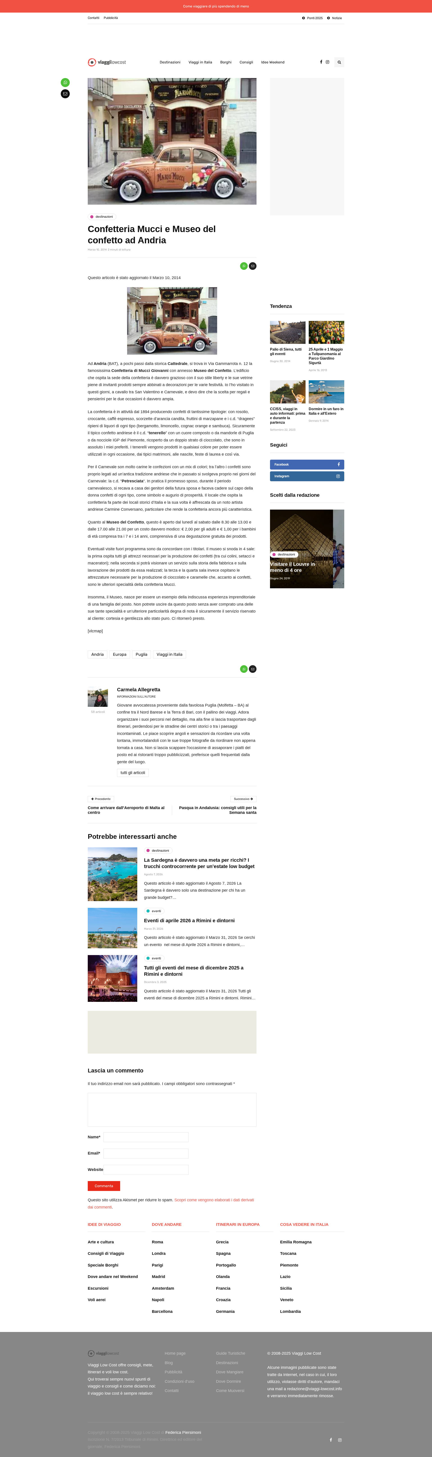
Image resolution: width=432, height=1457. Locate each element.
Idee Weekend (273, 62)
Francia (223, 1288)
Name (94, 1137)
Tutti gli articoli (133, 772)
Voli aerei (97, 1300)
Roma (157, 1242)
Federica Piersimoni (183, 1432)
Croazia (223, 1300)
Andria (97, 654)
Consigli (246, 62)
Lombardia (290, 1311)
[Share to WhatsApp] (244, 266)
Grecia (222, 1242)
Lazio (285, 1276)
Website (95, 1169)
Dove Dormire (228, 1381)
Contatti (93, 18)
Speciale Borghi (103, 1265)
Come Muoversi (230, 1390)
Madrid (158, 1276)
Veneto (286, 1300)
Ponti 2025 (315, 18)
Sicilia (286, 1288)
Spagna (223, 1253)
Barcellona (162, 1311)
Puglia (141, 654)
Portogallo (226, 1265)
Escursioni (98, 1288)
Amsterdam (163, 1288)
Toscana (288, 1253)
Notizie (337, 18)
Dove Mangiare (229, 1372)
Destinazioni (170, 62)
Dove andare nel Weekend (113, 1276)
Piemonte (289, 1265)
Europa (119, 654)
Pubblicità (111, 18)
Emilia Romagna (296, 1242)
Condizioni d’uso (179, 1381)
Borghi (226, 62)
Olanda (223, 1276)
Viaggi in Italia (200, 62)
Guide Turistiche (230, 1353)
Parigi (157, 1265)
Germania (225, 1311)
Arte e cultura (101, 1242)
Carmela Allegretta (138, 689)
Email (94, 1153)
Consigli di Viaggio (106, 1253)
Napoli (158, 1300)
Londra (159, 1253)
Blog (169, 1363)
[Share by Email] (252, 266)
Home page (175, 1353)
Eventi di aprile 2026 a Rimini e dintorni (189, 920)
